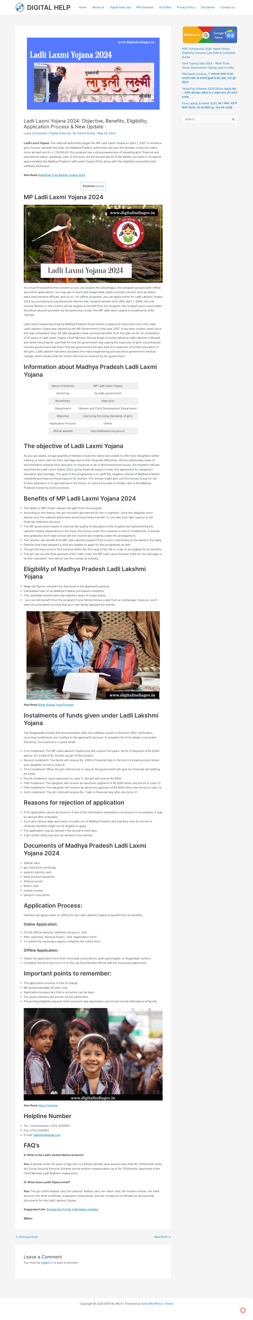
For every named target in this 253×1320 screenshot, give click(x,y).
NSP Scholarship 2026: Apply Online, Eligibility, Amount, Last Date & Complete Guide (208, 53)
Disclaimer (208, 7)
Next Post (162, 1236)
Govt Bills (165, 7)
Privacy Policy (186, 7)
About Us (98, 7)
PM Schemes (145, 7)
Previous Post (26, 1236)
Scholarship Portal (58, 1209)
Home (83, 7)
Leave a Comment (35, 133)
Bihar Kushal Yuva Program (56, 704)
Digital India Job (120, 7)
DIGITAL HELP (49, 7)
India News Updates (85, 1209)
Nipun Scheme (48, 1105)
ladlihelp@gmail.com (47, 1135)
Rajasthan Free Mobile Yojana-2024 (62, 175)
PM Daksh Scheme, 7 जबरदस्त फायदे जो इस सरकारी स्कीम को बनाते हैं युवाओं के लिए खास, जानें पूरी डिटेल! (209, 78)
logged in (47, 1262)
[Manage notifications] (243, 1310)
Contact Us (227, 7)
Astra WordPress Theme (157, 1303)
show (100, 186)
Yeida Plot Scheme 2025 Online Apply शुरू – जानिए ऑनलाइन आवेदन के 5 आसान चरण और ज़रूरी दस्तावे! (209, 93)
